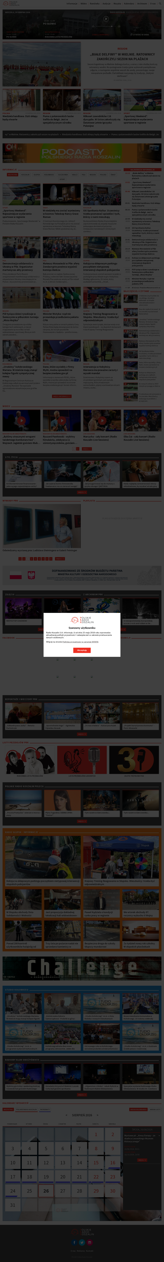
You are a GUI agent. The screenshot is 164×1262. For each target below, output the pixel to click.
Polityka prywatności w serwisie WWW (80, 642)
